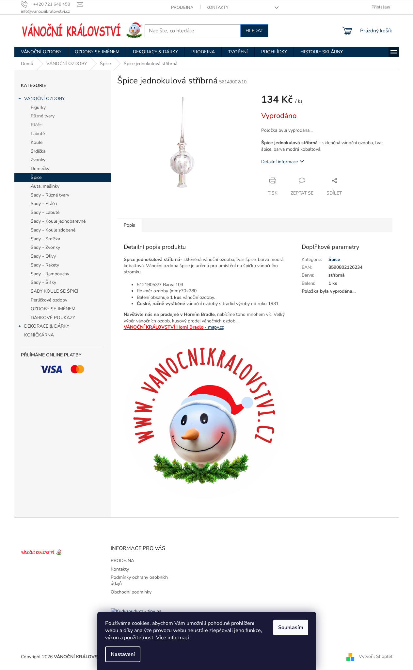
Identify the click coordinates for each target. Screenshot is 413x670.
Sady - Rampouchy (50, 274)
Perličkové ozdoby (49, 300)
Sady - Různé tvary (50, 195)
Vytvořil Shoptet (375, 656)
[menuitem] (41, 52)
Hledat (254, 30)
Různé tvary (43, 116)
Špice (36, 177)
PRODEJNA (182, 7)
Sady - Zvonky (45, 247)
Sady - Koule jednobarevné (58, 221)
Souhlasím (290, 627)
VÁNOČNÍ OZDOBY (44, 98)
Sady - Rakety (45, 265)
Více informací (172, 637)
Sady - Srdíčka (45, 239)
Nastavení (123, 654)
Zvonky (38, 160)
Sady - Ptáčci (44, 203)
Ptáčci (36, 125)
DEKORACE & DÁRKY (46, 326)
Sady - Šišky (43, 282)
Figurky (38, 107)
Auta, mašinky (45, 186)
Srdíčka (38, 151)
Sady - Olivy (43, 256)
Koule (36, 142)
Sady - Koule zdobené (53, 230)
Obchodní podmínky (131, 592)
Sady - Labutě (45, 212)
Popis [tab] (129, 225)
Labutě (38, 133)
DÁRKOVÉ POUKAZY (53, 318)
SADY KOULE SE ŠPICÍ (54, 291)
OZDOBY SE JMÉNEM (53, 309)
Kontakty (217, 7)
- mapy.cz (214, 327)
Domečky (40, 168)
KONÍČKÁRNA (39, 335)
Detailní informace (279, 162)
